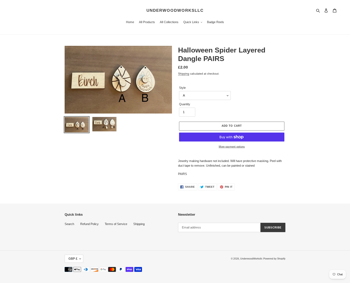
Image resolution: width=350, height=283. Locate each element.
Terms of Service (116, 224)
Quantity (184, 104)
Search (69, 224)
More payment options (232, 146)
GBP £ (72, 258)
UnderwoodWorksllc (175, 10)
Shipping (183, 73)
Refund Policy (89, 224)
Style (182, 87)
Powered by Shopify (274, 258)
